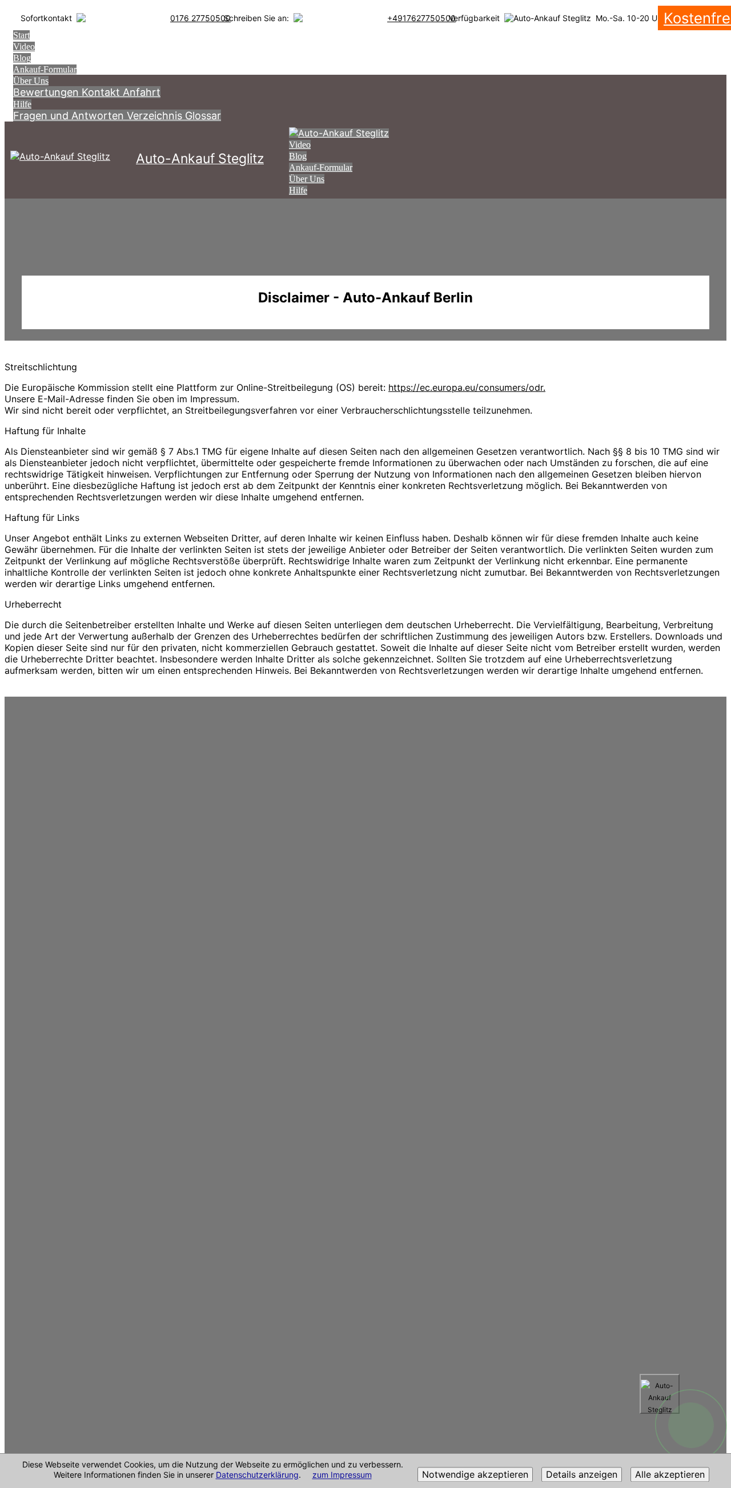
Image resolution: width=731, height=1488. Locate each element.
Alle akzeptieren (670, 1475)
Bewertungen (47, 92)
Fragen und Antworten (70, 116)
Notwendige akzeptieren (475, 1475)
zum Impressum (342, 1475)
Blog (22, 58)
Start (21, 35)
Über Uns (31, 81)
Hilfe (22, 104)
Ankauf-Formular (45, 69)
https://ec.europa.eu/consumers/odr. (466, 387)
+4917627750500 (421, 18)
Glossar (203, 116)
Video (24, 46)
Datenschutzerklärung (257, 1475)
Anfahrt (141, 92)
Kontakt (102, 92)
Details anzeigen (581, 1475)
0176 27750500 (200, 18)
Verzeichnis (156, 116)
